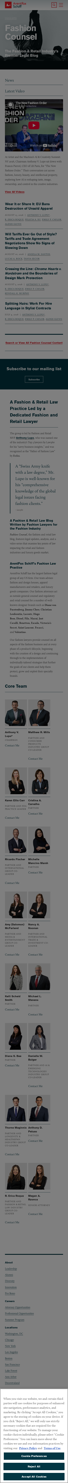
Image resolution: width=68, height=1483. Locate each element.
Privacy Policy (28, 1448)
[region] (34, 1436)
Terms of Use (52, 1448)
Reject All (34, 1466)
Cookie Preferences (34, 1456)
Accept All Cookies (34, 1476)
